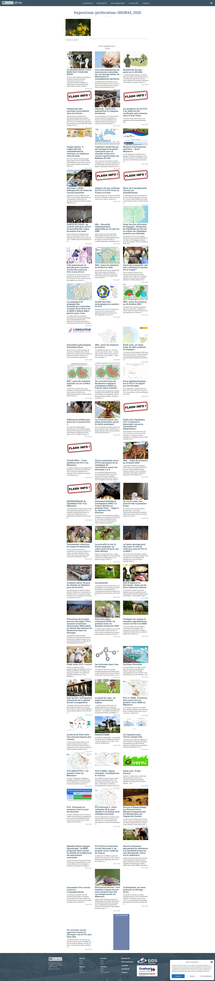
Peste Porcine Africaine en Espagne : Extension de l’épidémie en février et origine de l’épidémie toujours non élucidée (135, 229)
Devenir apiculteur (105, 972)
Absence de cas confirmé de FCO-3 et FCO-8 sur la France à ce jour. (107, 190)
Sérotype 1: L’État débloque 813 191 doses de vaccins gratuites (79, 190)
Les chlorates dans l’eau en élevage (107, 665)
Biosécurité (102, 3)
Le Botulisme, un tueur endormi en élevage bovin (134, 889)
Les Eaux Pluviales (132, 664)
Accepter (178, 976)
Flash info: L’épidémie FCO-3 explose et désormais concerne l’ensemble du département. (134, 424)
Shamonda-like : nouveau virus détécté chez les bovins (78, 111)
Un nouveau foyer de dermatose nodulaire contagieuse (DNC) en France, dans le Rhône (106, 384)
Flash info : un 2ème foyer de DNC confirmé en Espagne (134, 347)
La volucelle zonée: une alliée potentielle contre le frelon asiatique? (107, 421)
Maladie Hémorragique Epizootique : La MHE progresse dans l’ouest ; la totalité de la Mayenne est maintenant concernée (79, 852)
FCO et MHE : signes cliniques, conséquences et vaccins (107, 773)
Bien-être (81, 963)
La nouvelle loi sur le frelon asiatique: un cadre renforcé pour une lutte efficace (107, 547)
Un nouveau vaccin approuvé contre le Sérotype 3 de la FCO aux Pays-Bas (79, 933)
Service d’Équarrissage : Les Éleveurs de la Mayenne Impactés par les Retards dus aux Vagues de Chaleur (135, 812)
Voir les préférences (205, 976)
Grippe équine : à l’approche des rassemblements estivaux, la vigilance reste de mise (78, 151)
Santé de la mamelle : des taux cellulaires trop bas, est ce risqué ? (135, 267)
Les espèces (87, 3)
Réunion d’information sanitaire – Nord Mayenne (134, 149)
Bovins (82, 958)
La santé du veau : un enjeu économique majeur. (105, 700)
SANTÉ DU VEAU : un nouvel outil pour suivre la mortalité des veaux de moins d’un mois (79, 227)
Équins (82, 967)
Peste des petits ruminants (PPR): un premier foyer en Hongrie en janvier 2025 (107, 622)
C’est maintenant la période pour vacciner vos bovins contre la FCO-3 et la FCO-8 (78, 268)
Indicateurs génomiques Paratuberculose (79, 345)
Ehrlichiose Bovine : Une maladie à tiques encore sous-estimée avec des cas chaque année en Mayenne (107, 892)
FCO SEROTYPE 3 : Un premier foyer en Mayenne (78, 773)
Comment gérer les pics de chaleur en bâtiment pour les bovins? (78, 585)
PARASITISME (102, 734)
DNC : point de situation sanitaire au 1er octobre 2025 (78, 383)
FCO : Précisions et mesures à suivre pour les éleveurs (78, 809)
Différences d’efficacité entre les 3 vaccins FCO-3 (79, 421)
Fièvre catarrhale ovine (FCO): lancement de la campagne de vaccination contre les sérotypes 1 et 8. (107, 465)
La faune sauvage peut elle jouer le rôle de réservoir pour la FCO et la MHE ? (135, 547)
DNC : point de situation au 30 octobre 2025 (135, 302)
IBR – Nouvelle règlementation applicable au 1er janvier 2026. (107, 227)
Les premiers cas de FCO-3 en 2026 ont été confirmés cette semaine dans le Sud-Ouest (135, 112)
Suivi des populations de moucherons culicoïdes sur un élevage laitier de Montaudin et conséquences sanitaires (107, 74)
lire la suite (88, 88)
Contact (146, 3)
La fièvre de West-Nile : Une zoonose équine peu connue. (79, 736)
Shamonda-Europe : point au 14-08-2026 (133, 70)
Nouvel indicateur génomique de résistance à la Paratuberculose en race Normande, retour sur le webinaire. (135, 850)
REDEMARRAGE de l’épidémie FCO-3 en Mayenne (77, 503)
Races (81, 960)
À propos (124, 965)
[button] (211, 962)
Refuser (192, 976)
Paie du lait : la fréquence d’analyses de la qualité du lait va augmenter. (79, 700)
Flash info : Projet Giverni (132, 772)
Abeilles (103, 967)
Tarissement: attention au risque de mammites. (78, 545)
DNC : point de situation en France (107, 345)
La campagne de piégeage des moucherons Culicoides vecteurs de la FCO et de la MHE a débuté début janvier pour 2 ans (78, 307)
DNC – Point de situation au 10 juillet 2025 (135, 461)
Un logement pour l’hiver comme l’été (132, 735)
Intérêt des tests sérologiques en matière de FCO (107, 304)
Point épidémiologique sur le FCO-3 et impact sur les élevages (134, 383)
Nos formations (118, 3)
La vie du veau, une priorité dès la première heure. (135, 503)
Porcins (103, 958)
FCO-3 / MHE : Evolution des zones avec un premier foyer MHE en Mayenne (135, 701)
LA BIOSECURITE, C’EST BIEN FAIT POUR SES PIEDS (79, 72)
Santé (80, 962)
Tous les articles (121, 915)
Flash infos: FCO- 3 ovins (79, 664)
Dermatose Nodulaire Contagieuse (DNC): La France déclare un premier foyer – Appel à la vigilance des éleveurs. (107, 507)
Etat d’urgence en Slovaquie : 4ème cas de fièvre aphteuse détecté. (135, 585)
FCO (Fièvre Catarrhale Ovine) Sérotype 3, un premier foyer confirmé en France (106, 849)
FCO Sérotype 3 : (107, 810)
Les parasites (101, 582)
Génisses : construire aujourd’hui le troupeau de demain (106, 111)
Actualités (133, 3)
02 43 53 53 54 (54, 969)
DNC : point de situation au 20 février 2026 (107, 266)
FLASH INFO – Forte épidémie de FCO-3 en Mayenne (77, 462)
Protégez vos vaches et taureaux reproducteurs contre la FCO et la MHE (135, 621)
